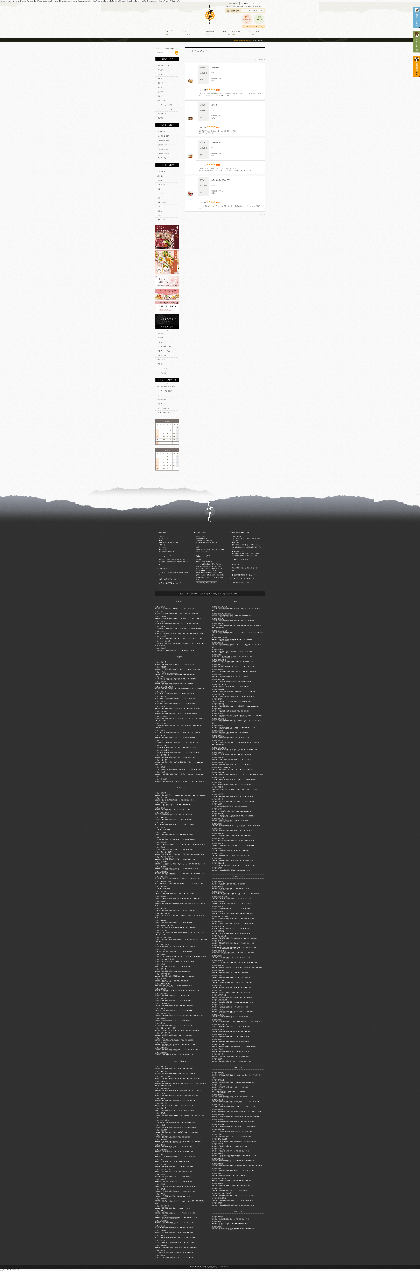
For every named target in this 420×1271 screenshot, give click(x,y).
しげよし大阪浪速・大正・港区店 (222, 614)
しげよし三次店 (217, 946)
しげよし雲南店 (217, 975)
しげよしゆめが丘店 (161, 1149)
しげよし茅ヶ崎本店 (161, 862)
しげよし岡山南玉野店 (219, 901)
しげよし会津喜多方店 (162, 755)
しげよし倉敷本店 (217, 906)
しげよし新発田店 (160, 1230)
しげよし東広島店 (217, 960)
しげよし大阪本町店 (218, 694)
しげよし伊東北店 (160, 1179)
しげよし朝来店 (217, 782)
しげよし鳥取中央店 (218, 970)
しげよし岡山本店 (217, 911)
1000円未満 (161, 132)
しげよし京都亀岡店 (218, 752)
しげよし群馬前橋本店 (162, 1003)
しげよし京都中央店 (218, 735)
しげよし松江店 (217, 985)
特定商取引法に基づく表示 (166, 386)
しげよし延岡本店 (217, 1183)
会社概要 (160, 338)
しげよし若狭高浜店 (161, 1245)
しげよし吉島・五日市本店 (220, 916)
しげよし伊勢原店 (160, 908)
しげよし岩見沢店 (160, 631)
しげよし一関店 (160, 672)
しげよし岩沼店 (160, 735)
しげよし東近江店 (217, 843)
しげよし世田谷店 (160, 837)
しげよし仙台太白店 (161, 740)
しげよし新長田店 (217, 787)
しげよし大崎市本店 (161, 711)
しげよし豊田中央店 (161, 1103)
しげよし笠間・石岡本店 (162, 1033)
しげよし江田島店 (217, 921)
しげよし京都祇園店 (218, 757)
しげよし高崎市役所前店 (162, 1013)
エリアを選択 (252, 10)
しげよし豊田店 (160, 1113)
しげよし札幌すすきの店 (162, 641)
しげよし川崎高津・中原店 (163, 881)
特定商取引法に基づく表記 (242, 575)
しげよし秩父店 (160, 949)
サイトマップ (162, 360)
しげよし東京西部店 (161, 803)
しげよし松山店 (217, 1059)
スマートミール (163, 113)
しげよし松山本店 (217, 1054)
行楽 (159, 198)
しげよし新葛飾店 (160, 793)
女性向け (160, 215)
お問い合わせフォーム (167, 579)
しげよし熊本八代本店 (219, 1178)
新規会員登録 (162, 399)
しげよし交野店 (217, 709)
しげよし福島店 (160, 767)
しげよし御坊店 (217, 858)
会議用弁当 (161, 100)
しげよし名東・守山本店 (162, 1076)
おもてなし (161, 206)
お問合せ (160, 342)
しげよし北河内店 (217, 669)
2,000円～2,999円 (163, 140)
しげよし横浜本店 (160, 896)
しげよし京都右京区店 (219, 718)
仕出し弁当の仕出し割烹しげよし (242, 40)
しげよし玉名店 (217, 1173)
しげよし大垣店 (160, 1144)
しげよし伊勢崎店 (160, 1018)
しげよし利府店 (160, 706)
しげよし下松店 (217, 990)
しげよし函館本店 (160, 648)
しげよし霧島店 (217, 1203)
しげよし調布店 (160, 847)
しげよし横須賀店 (160, 891)
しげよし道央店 (160, 621)
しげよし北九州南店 (218, 1124)
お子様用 (160, 92)
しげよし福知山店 (217, 731)
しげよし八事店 (160, 1093)
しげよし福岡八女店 (218, 1129)
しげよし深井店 (217, 699)
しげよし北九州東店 (218, 1114)
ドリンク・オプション (165, 109)
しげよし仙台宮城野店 (162, 750)
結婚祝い (160, 176)
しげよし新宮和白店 (218, 1095)
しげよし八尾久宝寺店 (219, 659)
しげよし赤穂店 (217, 804)
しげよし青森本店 (160, 662)
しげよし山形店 (160, 701)
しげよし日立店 (160, 1038)
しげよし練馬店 (160, 807)
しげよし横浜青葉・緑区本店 (164, 857)
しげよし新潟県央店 (161, 1220)
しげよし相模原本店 (161, 886)
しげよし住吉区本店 (218, 618)
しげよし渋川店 (160, 1008)
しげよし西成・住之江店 (219, 606)
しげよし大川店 (217, 1085)
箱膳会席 (160, 74)
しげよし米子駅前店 (218, 965)
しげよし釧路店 (160, 606)
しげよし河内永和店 (218, 679)
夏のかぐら (215, 105)
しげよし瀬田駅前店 (218, 833)
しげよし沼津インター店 (162, 1169)
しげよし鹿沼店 (160, 1023)
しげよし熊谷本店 (160, 954)
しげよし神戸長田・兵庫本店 (221, 767)
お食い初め (161, 171)
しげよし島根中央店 (218, 980)
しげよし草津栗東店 (218, 838)
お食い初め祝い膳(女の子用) (220, 180)
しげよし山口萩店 (217, 1005)
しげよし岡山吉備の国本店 (220, 896)
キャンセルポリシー (164, 355)
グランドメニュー (163, 65)
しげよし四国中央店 (218, 1044)
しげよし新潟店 (160, 1225)
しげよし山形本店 (160, 682)
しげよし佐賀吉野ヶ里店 (219, 1139)
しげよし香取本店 (160, 998)
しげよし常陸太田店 (161, 1043)
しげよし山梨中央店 (161, 1052)
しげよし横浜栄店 (160, 867)
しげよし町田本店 (160, 832)
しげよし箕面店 (217, 655)
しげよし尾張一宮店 (161, 1071)
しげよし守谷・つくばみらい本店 (165, 1028)
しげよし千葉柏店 (160, 988)
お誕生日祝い (162, 185)
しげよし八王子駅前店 (162, 798)
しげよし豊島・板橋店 (162, 812)
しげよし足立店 (160, 822)
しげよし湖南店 (217, 823)
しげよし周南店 (217, 1019)
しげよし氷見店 (160, 1250)
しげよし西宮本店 (217, 799)
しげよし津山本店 (217, 887)
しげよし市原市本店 (161, 993)
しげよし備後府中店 (218, 926)
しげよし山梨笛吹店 (161, 1047)
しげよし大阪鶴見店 (218, 689)
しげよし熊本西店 (217, 1154)
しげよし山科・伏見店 (219, 747)
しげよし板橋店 (160, 827)
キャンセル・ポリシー (240, 582)
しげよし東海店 (160, 1135)
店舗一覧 (160, 333)
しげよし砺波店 (160, 1255)
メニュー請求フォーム (165, 408)
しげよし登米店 (160, 730)
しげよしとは (162, 373)
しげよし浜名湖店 (160, 1174)
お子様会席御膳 (216, 142)
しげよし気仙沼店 (160, 723)
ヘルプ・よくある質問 (165, 391)
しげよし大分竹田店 (218, 1149)
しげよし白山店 (160, 1240)
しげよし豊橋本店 (160, 1066)
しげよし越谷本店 (160, 920)
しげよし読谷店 (217, 1226)
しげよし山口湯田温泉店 (219, 1000)
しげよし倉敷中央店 (218, 882)
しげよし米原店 (217, 848)
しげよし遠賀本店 (217, 1104)
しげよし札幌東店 (160, 636)
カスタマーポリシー (164, 346)
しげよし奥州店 (160, 677)
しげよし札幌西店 (160, 616)
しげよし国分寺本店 (161, 817)
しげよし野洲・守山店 (219, 819)
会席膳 (160, 78)
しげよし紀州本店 (217, 853)
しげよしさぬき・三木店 (219, 1024)
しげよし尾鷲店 (160, 1154)
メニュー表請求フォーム (168, 583)
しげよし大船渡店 (160, 667)
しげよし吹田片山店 (218, 664)
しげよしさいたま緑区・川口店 (164, 959)
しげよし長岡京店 (217, 740)
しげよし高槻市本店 (218, 623)
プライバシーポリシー (165, 351)
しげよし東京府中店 (161, 842)
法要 (159, 189)
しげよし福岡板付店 (218, 1080)
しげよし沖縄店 (217, 1222)
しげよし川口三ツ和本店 (162, 913)
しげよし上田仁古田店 (162, 1206)
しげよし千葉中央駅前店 (162, 974)
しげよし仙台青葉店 (161, 745)
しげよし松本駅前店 (161, 1199)
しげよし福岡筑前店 (218, 1073)
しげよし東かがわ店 (218, 1029)
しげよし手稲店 (160, 611)
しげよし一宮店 (160, 1125)
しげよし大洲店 (217, 1039)
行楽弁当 (160, 83)
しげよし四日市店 (160, 1164)
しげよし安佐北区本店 (219, 936)
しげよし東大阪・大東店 (219, 638)
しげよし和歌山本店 (218, 863)
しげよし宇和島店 (217, 1049)
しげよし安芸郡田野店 (219, 1034)
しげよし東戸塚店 (160, 901)
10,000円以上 (162, 158)
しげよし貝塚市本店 (218, 704)
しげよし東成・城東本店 (219, 630)
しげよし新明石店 (217, 794)
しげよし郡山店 (160, 772)
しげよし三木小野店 (218, 777)
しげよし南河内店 (217, 650)
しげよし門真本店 (217, 642)
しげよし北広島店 (217, 941)
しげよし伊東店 (160, 1184)
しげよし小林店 (217, 1188)
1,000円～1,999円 (163, 136)
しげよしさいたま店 (161, 930)
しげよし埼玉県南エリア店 (163, 937)
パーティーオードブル (165, 105)
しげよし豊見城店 (217, 1217)
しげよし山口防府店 (218, 1014)
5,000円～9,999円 (163, 153)
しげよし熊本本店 (217, 1158)
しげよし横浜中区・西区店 (163, 852)
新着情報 (160, 364)
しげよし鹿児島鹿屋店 (219, 1198)
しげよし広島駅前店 (218, 931)
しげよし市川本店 (160, 969)
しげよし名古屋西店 (161, 1130)
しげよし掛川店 (160, 1194)
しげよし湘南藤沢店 (161, 871)
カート (160, 395)
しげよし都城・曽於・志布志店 (221, 1193)
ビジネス (160, 193)
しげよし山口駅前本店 (219, 995)
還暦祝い (160, 180)
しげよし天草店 (217, 1168)
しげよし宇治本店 (217, 714)
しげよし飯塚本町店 (218, 1090)
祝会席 (160, 87)
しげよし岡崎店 (160, 1098)
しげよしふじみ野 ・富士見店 (164, 925)
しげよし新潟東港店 (161, 1216)
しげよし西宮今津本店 (219, 762)
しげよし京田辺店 (217, 726)
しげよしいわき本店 (161, 760)
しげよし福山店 (217, 955)
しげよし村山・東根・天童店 (164, 686)
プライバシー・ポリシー (241, 579)
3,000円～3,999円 (163, 145)
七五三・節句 (162, 220)
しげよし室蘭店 (160, 626)
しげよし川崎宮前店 (161, 876)
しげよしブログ (163, 368)
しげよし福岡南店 (217, 1119)
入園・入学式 (162, 202)
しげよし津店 (159, 1159)
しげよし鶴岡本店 (160, 691)
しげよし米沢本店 (160, 696)
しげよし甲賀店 (217, 828)
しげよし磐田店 (160, 1189)
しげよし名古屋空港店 (162, 1088)
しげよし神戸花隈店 (218, 814)
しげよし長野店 (160, 1211)
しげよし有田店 (217, 868)
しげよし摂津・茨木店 (219, 684)
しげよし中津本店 (217, 1144)
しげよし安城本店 (160, 1108)
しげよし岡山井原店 (218, 891)
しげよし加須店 (160, 964)
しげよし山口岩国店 (218, 1010)
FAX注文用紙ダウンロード (166, 413)
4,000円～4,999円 (163, 149)
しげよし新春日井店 (161, 1081)
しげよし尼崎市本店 (218, 772)
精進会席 (160, 96)
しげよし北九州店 (217, 1109)
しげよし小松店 (160, 1235)
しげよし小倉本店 (217, 1099)
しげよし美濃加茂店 (161, 1140)
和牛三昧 (160, 70)
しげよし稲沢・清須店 (162, 1120)
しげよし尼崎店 (217, 809)
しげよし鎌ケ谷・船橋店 (162, 984)
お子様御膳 (215, 67)
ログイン (160, 404)
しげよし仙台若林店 (161, 716)
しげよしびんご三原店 (219, 951)
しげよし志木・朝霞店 (162, 944)
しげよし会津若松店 (161, 779)
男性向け (160, 211)
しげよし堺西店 (217, 674)
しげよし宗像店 (217, 1134)
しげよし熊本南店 (217, 1163)
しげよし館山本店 (160, 979)
